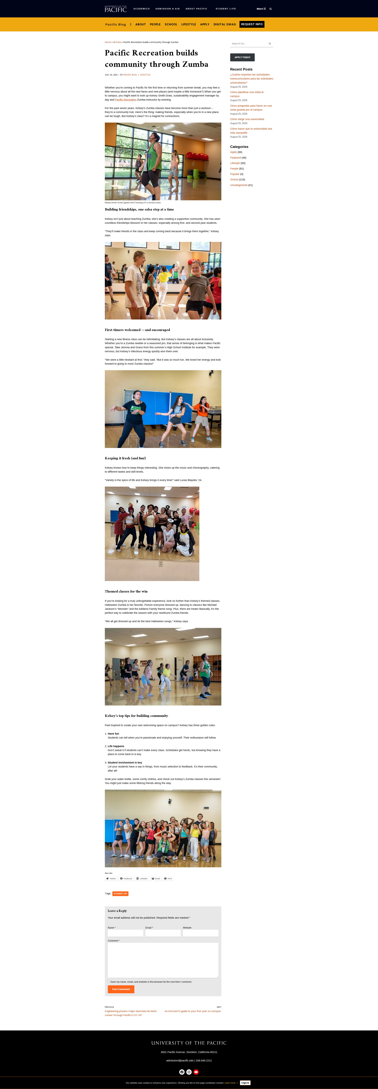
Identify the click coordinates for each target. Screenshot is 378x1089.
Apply (205, 24)
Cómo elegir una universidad (247, 119)
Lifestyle (188, 24)
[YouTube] (196, 1072)
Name (112, 927)
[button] (181, 8)
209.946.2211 (204, 1060)
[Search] (270, 9)
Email (149, 927)
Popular (234, 174)
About (140, 24)
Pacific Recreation (125, 99)
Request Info (252, 24)
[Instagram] (189, 1072)
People (155, 24)
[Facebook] (182, 1072)
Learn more (230, 1083)
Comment (113, 940)
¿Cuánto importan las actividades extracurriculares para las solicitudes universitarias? (251, 78)
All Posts (117, 42)
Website (187, 927)
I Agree (245, 1082)
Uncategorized (238, 185)
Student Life (120, 893)
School (171, 24)
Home (108, 42)
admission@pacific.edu (180, 1060)
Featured (235, 157)
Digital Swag (225, 24)
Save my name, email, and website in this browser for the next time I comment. (151, 982)
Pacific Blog (115, 24)
